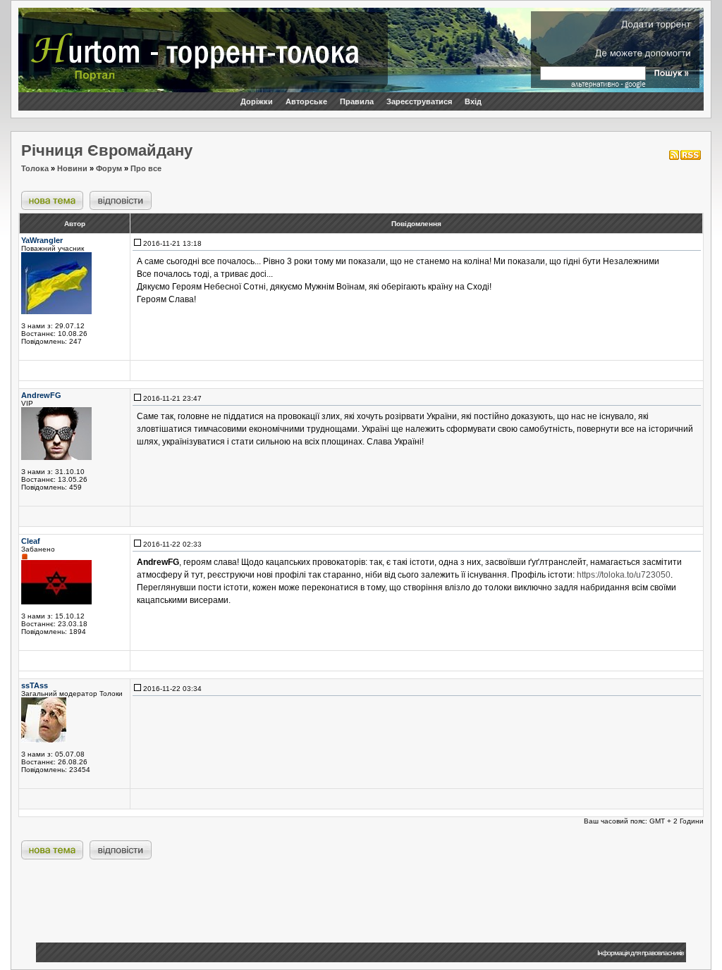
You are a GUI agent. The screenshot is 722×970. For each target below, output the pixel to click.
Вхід (473, 101)
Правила (357, 101)
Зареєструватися (419, 101)
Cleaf (30, 541)
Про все (145, 168)
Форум (109, 168)
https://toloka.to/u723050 (624, 575)
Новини (72, 168)
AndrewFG (41, 395)
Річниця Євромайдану (106, 150)
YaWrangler (42, 240)
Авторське (306, 101)
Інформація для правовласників (640, 953)
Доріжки (256, 101)
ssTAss (34, 685)
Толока (35, 168)
